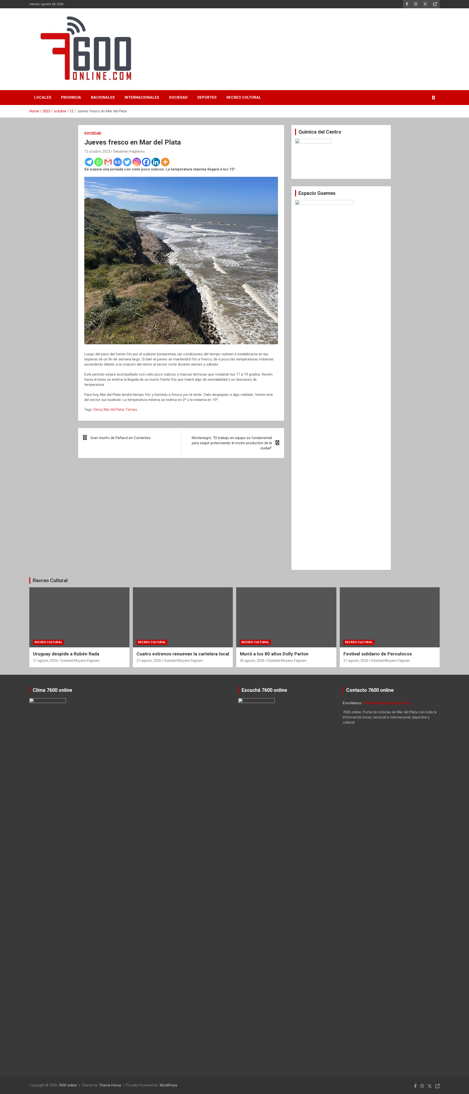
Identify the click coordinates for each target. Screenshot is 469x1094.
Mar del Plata (114, 409)
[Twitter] (127, 162)
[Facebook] (146, 162)
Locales (42, 97)
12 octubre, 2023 (97, 151)
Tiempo (131, 409)
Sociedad (178, 97)
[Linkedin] (155, 162)
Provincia (71, 97)
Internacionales (142, 97)
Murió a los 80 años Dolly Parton (274, 654)
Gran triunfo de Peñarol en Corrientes (120, 438)
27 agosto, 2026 (45, 661)
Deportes (207, 97)
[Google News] (117, 162)
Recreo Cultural (243, 97)
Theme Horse (110, 1085)
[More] (165, 162)
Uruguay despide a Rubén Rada (66, 654)
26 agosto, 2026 (252, 661)
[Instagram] (136, 162)
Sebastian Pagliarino (129, 151)
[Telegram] (89, 162)
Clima (97, 409)
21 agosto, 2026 (355, 661)
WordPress (168, 1085)
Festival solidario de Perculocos (377, 654)
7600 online (67, 1085)
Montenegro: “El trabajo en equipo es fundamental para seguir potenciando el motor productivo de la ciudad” (232, 443)
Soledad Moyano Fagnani (80, 661)
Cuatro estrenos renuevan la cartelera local (183, 654)
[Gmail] (108, 162)
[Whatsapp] (98, 162)
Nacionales (103, 97)
